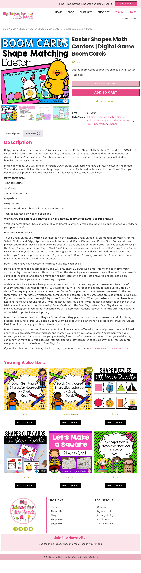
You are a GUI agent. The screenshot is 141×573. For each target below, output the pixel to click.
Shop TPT (104, 12)
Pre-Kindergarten (97, 123)
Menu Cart (129, 18)
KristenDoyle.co (90, 557)
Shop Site (86, 12)
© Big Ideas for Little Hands (57, 557)
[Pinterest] (26, 529)
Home (58, 12)
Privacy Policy (105, 515)
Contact (102, 507)
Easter (111, 116)
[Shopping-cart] (31, 529)
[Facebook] (20, 529)
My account (104, 511)
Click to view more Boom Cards (109, 348)
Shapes (23, 29)
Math (13, 29)
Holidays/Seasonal (98, 120)
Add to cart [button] (25, 422)
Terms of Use (105, 523)
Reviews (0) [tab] (33, 133)
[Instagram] (15, 529)
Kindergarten (118, 120)
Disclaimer (103, 519)
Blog (71, 12)
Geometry (122, 116)
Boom (102, 116)
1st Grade (92, 116)
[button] (64, 40)
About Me (56, 511)
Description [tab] (13, 133)
